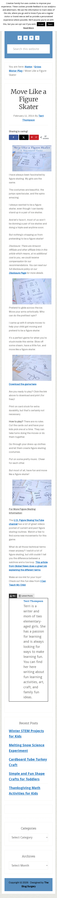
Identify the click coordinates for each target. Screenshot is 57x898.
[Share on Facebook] (13, 137)
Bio (14, 596)
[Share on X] (24, 137)
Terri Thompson (33, 601)
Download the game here (22, 384)
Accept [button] (41, 24)
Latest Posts (27, 596)
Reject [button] (50, 24)
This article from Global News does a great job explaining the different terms (28, 566)
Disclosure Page (17, 273)
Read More (28, 28)
